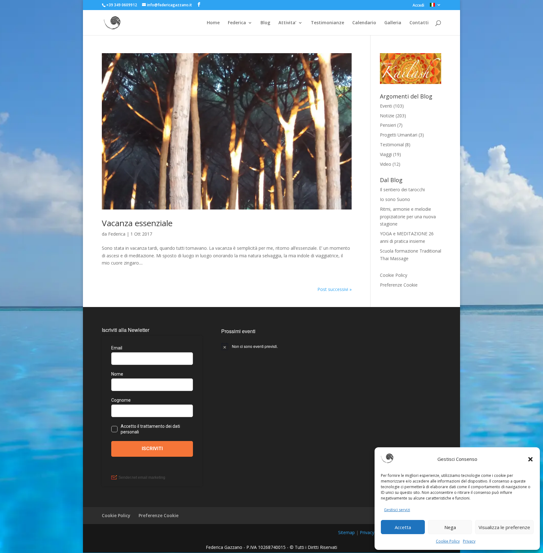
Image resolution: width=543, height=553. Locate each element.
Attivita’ (287, 22)
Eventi (386, 106)
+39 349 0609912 (121, 5)
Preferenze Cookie (399, 285)
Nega (450, 527)
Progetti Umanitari (398, 135)
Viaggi (386, 154)
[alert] (271, 346)
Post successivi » (334, 289)
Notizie (387, 116)
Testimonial (392, 145)
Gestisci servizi (397, 509)
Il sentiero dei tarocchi (402, 190)
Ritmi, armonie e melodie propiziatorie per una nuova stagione (408, 216)
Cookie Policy (448, 541)
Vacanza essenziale (137, 223)
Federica (237, 22)
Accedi (418, 5)
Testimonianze (327, 22)
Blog (265, 22)
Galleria (392, 22)
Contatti (419, 22)
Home (213, 22)
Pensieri (388, 125)
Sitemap (346, 532)
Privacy (469, 541)
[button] (530, 459)
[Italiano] (435, 6)
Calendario (364, 22)
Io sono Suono (395, 199)
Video (385, 164)
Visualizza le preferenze (504, 527)
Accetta (403, 527)
